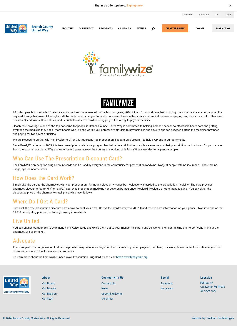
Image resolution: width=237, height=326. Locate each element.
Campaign (124, 28)
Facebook (167, 283)
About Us (67, 28)
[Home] (31, 24)
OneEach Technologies (220, 318)
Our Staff (48, 298)
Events (141, 28)
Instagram (167, 288)
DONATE (200, 28)
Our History (49, 288)
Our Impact (86, 28)
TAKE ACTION (223, 28)
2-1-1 (217, 14)
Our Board (48, 283)
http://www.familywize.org (132, 257)
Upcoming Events (112, 293)
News (104, 288)
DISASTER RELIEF (175, 28)
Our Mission (49, 293)
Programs (106, 28)
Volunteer (204, 14)
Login (228, 14)
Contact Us (187, 14)
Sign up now (135, 5)
